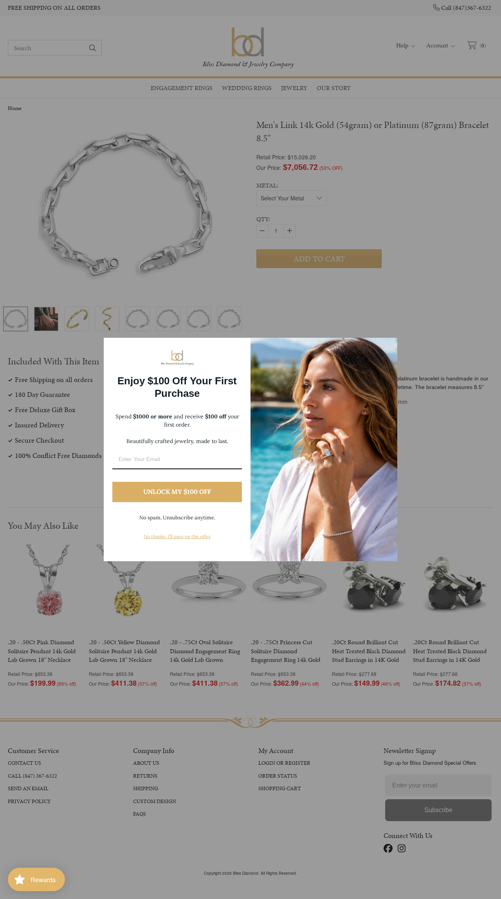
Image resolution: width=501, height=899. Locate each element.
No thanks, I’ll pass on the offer (177, 536)
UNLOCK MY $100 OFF (177, 491)
